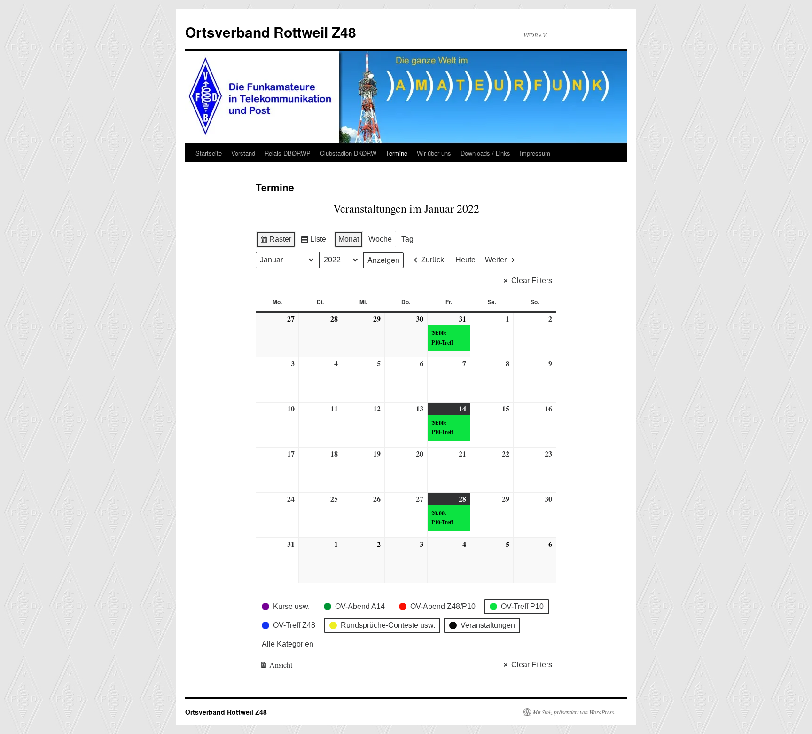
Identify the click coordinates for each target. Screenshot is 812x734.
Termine (396, 153)
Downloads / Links (485, 153)
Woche (380, 239)
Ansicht (276, 666)
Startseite (208, 153)
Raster (275, 241)
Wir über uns (434, 153)
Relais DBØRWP (288, 153)
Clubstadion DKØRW (348, 153)
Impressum (535, 153)
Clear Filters (531, 280)
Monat (348, 239)
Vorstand (243, 153)
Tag (407, 239)
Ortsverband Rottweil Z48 (270, 32)
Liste (313, 241)
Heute (465, 260)
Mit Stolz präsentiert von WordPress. (574, 712)
